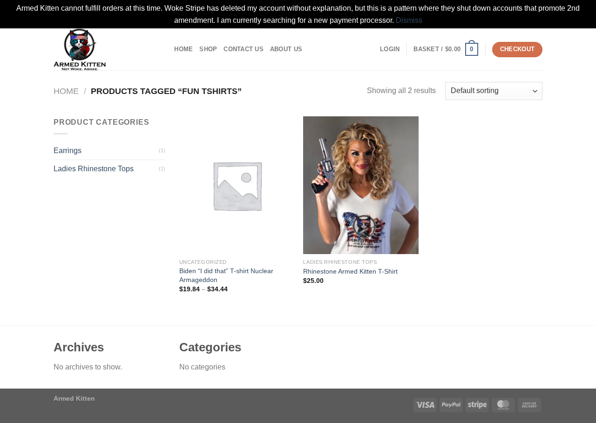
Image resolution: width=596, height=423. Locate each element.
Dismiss (409, 20)
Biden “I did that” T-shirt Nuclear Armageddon (226, 275)
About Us (286, 49)
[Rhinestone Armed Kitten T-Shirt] (360, 185)
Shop (208, 49)
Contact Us (244, 49)
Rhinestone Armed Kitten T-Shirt (350, 271)
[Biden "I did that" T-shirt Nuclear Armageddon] (236, 185)
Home (183, 49)
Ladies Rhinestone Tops (94, 169)
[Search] (164, 49)
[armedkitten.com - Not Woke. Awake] (100, 49)
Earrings (67, 150)
